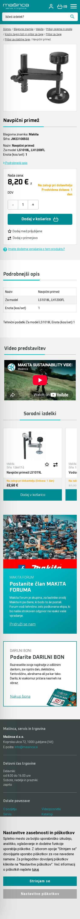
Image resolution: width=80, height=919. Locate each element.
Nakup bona (20, 697)
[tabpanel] (32, 464)
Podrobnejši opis (16, 163)
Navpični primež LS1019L (24, 472)
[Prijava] (51, 6)
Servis (7, 814)
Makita (40, 29)
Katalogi (47, 814)
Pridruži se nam (23, 624)
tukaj (35, 869)
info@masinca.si (26, 747)
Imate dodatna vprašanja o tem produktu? (36, 249)
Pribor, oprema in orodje (59, 29)
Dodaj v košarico (36, 219)
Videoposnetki (51, 809)
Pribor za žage (53, 34)
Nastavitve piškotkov (40, 894)
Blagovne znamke (23, 29)
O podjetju (10, 809)
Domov (7, 29)
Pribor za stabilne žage (17, 39)
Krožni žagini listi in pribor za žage (24, 34)
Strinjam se (40, 881)
